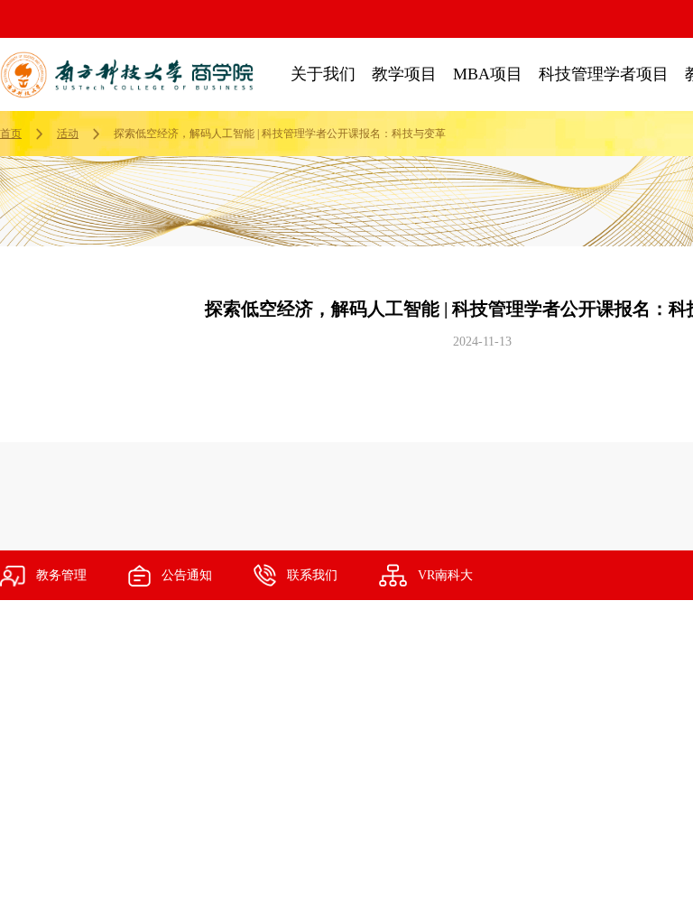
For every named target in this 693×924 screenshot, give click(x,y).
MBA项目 (487, 74)
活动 (68, 133)
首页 (11, 133)
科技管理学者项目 (604, 74)
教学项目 (404, 74)
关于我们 (323, 74)
